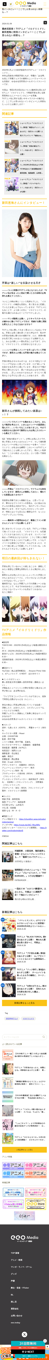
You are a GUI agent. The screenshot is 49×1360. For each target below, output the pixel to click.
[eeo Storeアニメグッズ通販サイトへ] (35, 1204)
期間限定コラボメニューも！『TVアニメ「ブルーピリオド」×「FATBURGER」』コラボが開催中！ (30, 873)
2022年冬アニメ (12, 1018)
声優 (13, 1281)
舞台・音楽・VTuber (20, 1288)
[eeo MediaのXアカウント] (5, 4)
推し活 (14, 1302)
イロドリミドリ (28, 1018)
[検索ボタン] (44, 1037)
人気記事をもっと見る (24, 1150)
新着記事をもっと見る (24, 1003)
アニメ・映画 (16, 1260)
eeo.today (15, 1322)
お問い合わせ (16, 1316)
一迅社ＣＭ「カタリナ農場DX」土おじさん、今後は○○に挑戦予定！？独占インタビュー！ (30, 891)
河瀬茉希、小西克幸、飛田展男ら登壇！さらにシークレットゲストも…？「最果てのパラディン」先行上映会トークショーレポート (30, 854)
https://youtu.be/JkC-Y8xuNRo (27, 825)
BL (12, 1295)
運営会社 (15, 1309)
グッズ (14, 1274)
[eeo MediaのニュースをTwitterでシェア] (45, 22)
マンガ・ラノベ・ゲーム (21, 1267)
